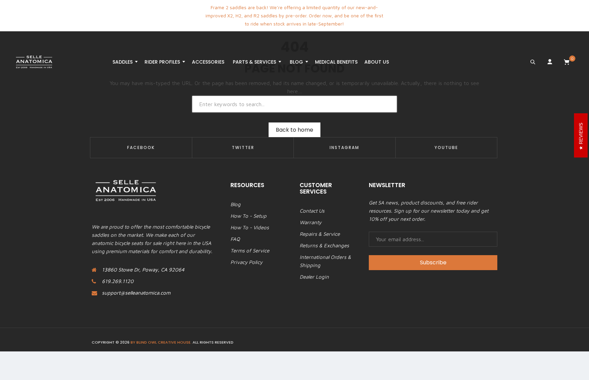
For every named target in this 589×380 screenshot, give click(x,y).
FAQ (235, 239)
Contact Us (312, 211)
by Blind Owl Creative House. (161, 342)
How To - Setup (248, 216)
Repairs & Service (320, 234)
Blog (235, 204)
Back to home (294, 130)
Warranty (310, 222)
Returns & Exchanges (324, 245)
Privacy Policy (246, 262)
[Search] (532, 62)
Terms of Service (249, 250)
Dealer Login (314, 277)
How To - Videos (249, 227)
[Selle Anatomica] (34, 62)
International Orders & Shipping (325, 261)
